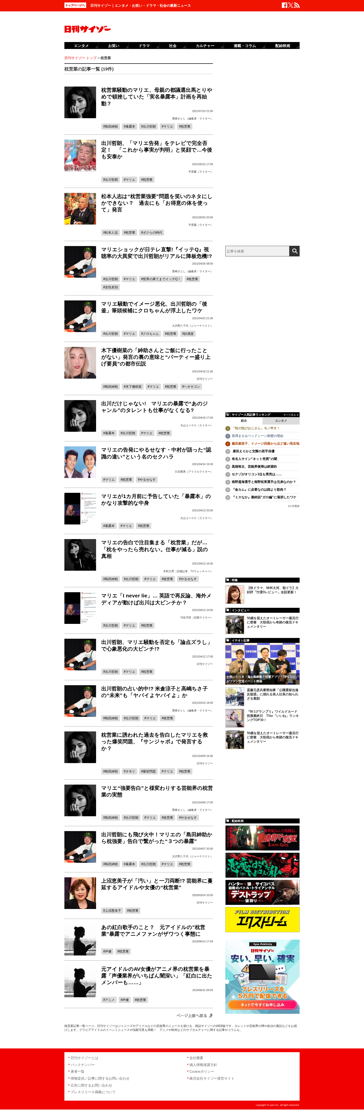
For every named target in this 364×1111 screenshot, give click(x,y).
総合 (244, 420)
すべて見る (290, 414)
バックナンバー (83, 1065)
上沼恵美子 (113, 910)
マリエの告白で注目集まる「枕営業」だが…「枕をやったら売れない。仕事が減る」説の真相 (154, 549)
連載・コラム (245, 46)
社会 (173, 46)
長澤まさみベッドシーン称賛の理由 (257, 436)
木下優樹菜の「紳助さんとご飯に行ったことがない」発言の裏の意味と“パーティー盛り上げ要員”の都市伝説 (155, 357)
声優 (108, 951)
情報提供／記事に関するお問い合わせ (100, 1078)
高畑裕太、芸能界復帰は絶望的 (254, 466)
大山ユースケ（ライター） (196, 425)
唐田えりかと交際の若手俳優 (253, 451)
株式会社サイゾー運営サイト (211, 1078)
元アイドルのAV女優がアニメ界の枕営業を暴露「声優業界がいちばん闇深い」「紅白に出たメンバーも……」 (156, 975)
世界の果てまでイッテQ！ (162, 279)
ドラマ (144, 46)
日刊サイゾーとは (84, 1058)
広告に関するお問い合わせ (91, 1085)
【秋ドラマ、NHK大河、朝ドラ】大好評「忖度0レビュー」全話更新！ (273, 590)
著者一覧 (77, 1071)
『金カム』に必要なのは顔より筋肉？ (259, 489)
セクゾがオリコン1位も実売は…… (257, 474)
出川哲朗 (149, 126)
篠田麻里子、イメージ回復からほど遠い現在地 (265, 443)
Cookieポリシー (201, 1071)
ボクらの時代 (152, 232)
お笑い (113, 46)
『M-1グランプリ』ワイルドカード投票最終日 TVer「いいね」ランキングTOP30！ (273, 716)
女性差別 (111, 287)
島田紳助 (111, 126)
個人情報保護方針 (203, 1065)
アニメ (110, 1000)
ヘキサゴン (192, 386)
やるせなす (148, 479)
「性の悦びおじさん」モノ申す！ (256, 428)
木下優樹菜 (134, 386)
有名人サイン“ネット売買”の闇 (254, 459)
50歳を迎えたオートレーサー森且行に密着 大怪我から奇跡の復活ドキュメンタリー (273, 622)
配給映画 (282, 46)
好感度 (189, 334)
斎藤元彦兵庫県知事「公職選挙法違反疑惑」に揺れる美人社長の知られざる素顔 (272, 694)
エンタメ (281, 420)
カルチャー (205, 46)
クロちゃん (151, 334)
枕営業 (185, 126)
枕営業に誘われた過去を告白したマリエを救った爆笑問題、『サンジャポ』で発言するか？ (154, 741)
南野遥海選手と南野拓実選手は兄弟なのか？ (264, 482)
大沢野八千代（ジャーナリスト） (192, 325)
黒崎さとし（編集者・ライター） (192, 118)
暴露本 (130, 126)
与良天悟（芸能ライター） (196, 617)
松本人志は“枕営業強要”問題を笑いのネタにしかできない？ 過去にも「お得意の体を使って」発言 (157, 203)
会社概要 (196, 1058)
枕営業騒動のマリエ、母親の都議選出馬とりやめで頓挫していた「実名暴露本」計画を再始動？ (156, 96)
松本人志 (111, 232)
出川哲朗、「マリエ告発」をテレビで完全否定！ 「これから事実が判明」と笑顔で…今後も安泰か (156, 149)
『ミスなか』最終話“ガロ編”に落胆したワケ (264, 497)
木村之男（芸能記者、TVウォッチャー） (188, 571)
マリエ (168, 126)
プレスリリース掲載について (93, 1092)
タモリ (130, 771)
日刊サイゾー (205, 378)
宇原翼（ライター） (200, 171)
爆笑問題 (149, 771)
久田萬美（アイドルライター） (194, 471)
